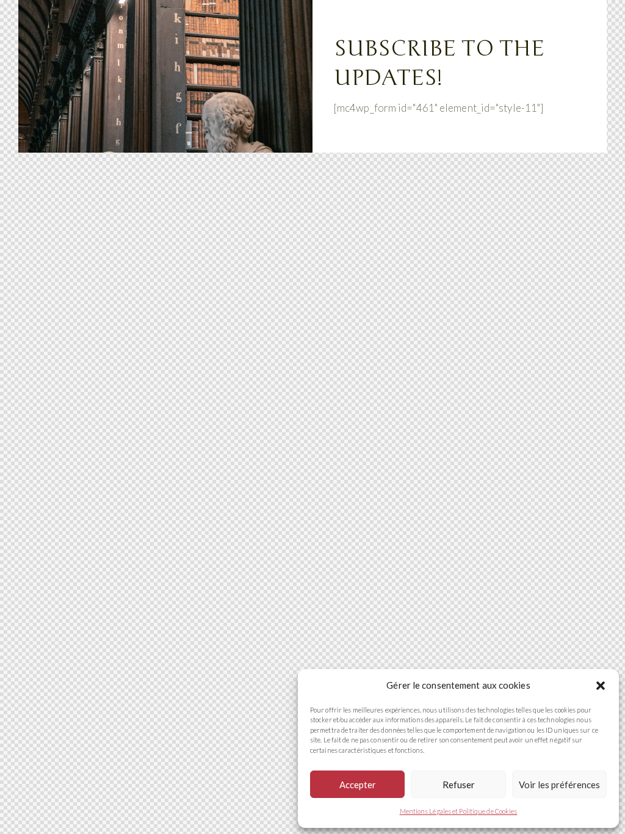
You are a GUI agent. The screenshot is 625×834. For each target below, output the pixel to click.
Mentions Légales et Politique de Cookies (459, 811)
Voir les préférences (559, 784)
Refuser (459, 784)
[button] (600, 686)
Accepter (357, 784)
